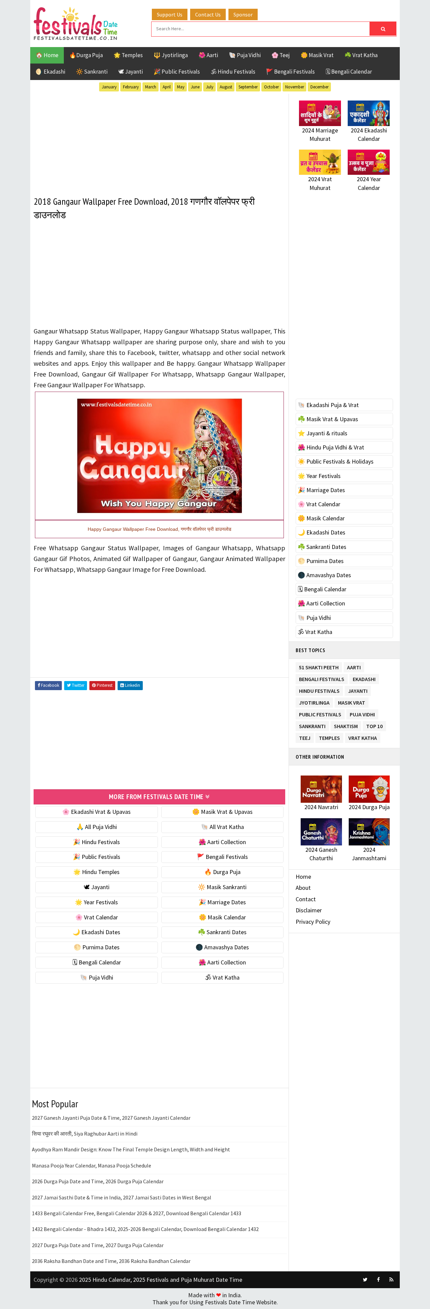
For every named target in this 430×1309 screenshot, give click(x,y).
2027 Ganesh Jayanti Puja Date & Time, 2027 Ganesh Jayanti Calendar (111, 1117)
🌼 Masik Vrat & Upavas (222, 812)
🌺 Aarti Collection (222, 842)
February (131, 87)
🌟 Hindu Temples (96, 872)
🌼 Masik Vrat (317, 55)
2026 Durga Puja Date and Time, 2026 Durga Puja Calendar (98, 1181)
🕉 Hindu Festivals (233, 71)
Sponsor (243, 14)
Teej (304, 737)
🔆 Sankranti (92, 71)
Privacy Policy (313, 921)
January (109, 87)
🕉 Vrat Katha (222, 977)
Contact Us (208, 14)
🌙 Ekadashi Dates (96, 932)
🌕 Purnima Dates (97, 947)
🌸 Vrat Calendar (96, 917)
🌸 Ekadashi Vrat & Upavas (96, 812)
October (271, 87)
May (180, 87)
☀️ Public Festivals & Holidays (336, 461)
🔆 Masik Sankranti (222, 887)
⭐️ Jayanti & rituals (322, 433)
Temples (329, 737)
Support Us (169, 14)
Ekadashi (364, 678)
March (150, 87)
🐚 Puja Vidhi (245, 55)
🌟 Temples (128, 55)
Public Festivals (320, 713)
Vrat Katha (362, 737)
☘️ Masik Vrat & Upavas (328, 419)
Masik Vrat (351, 701)
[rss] (391, 1280)
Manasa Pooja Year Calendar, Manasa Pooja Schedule (91, 1165)
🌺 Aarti (208, 55)
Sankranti (312, 725)
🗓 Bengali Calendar (349, 71)
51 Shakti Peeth (319, 666)
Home (303, 876)
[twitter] (365, 1280)
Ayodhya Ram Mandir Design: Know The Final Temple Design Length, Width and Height (131, 1149)
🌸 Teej (280, 55)
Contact (306, 899)
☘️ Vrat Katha (361, 55)
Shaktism (346, 725)
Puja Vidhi (362, 713)
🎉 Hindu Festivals (96, 842)
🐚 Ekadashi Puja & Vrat (328, 405)
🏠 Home (47, 55)
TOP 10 (374, 725)
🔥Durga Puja (86, 55)
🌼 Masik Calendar (222, 917)
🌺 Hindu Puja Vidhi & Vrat (331, 447)
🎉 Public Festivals (177, 71)
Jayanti (358, 689)
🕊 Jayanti (130, 71)
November (294, 87)
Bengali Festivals (321, 678)
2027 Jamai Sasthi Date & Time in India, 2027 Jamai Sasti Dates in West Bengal (121, 1197)
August (226, 87)
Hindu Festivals (319, 689)
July (209, 87)
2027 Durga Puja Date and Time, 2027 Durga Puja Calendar (98, 1245)
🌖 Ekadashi (50, 71)
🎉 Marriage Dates (222, 902)
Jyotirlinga (314, 701)
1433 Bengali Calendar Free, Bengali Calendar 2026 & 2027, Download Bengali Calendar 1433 (136, 1213)
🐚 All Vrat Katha (222, 827)
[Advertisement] (159, 141)
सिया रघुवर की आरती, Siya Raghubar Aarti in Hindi (84, 1133)
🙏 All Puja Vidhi (96, 827)
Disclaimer (309, 910)
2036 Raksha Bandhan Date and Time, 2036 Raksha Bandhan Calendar (111, 1261)
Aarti (354, 666)
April (167, 87)
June (195, 87)
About (303, 887)
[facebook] (378, 1280)
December (319, 87)
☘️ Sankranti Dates (222, 932)
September (248, 87)
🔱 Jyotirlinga (171, 55)
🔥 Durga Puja (222, 872)
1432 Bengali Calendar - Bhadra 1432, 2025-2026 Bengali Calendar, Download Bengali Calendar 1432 (145, 1229)
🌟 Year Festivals (96, 902)
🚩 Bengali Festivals (290, 71)
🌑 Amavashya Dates (222, 947)
